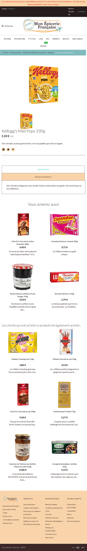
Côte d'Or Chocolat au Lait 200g (22, 411)
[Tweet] (8, 149)
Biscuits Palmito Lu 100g (64, 294)
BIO (47, 39)
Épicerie (7, 39)
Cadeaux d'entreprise (31, 508)
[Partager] (3, 149)
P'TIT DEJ (32, 39)
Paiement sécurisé (51, 518)
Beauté (66, 39)
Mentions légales (51, 504)
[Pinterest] (13, 149)
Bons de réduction (73, 521)
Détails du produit (43, 177)
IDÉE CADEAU (78, 37)
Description (43, 170)
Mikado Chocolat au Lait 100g (64, 359)
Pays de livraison (29, 504)
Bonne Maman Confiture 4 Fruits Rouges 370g (22, 295)
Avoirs (69, 514)
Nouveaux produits (30, 518)
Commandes (71, 511)
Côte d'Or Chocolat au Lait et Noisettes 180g (22, 242)
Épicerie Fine (19, 39)
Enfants (56, 39)
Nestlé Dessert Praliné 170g (64, 411)
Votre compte (74, 499)
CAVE (41, 39)
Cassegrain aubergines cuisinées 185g (64, 465)
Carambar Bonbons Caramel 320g (64, 241)
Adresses (70, 518)
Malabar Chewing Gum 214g (22, 359)
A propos (48, 514)
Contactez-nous (51, 534)
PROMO (43, 44)
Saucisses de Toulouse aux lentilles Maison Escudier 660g (22, 465)
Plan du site (49, 537)
